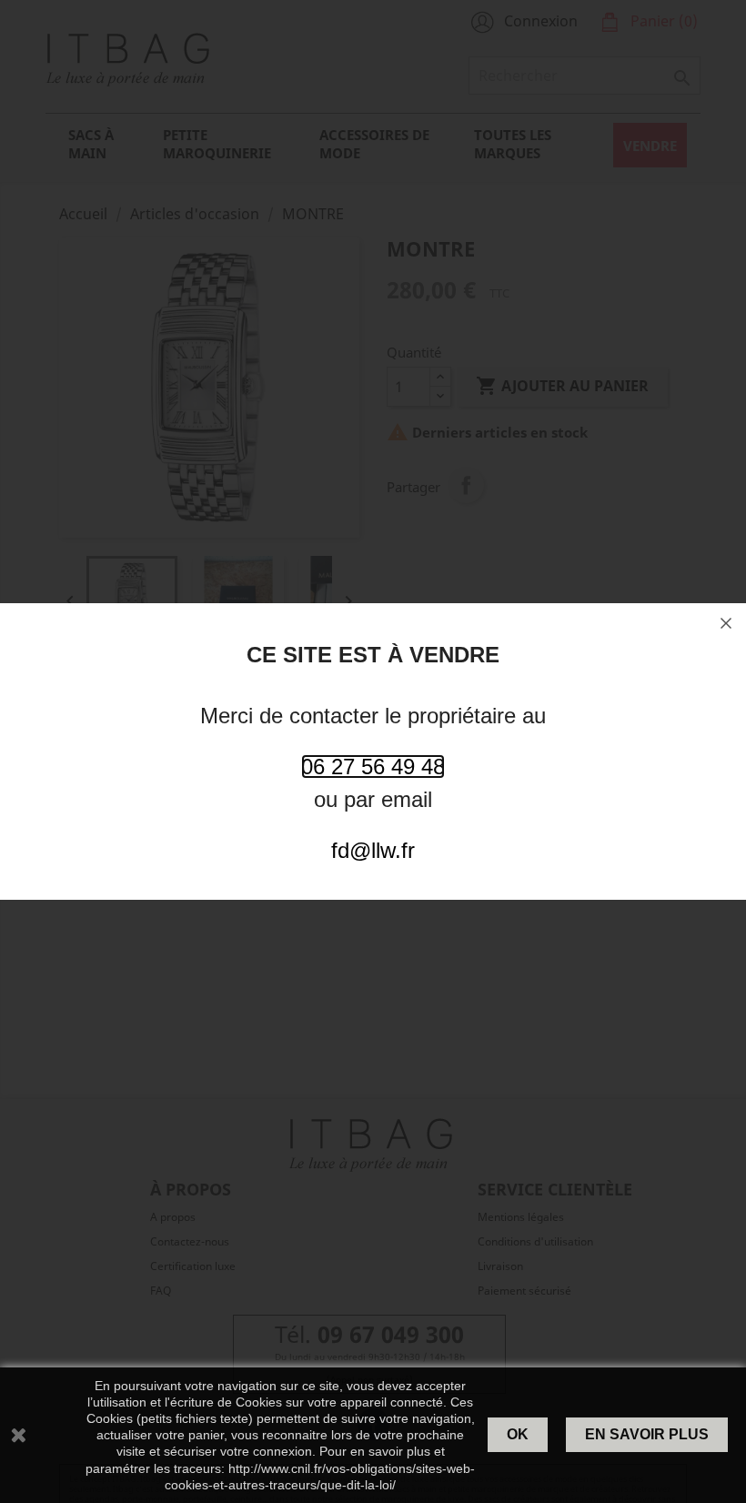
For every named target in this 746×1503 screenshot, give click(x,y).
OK (518, 1434)
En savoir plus (647, 1434)
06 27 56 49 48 (373, 766)
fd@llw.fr (373, 850)
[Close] (726, 623)
